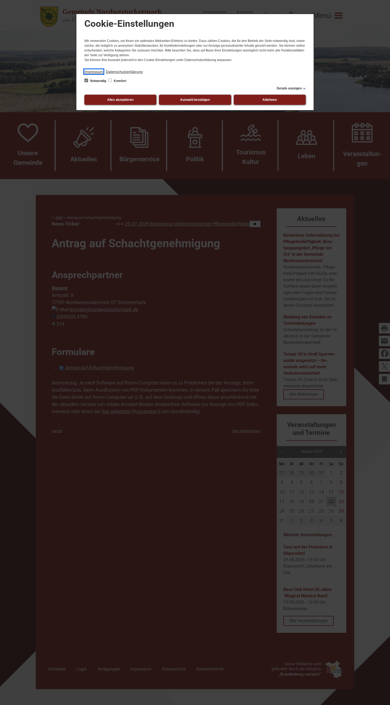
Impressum (93, 72)
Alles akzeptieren (120, 100)
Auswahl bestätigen (195, 100)
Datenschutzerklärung (124, 72)
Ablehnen (269, 100)
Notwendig (98, 81)
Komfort (119, 81)
